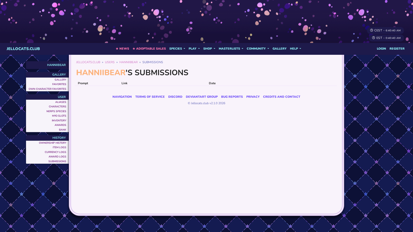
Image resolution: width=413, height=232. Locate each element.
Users (110, 62)
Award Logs (57, 156)
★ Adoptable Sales (149, 49)
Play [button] (193, 49)
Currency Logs (55, 152)
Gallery (280, 49)
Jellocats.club (23, 48)
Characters (57, 106)
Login (381, 49)
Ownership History (52, 143)
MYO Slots (59, 116)
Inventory (59, 120)
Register (397, 49)
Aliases (60, 102)
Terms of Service (150, 97)
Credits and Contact (281, 97)
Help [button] (294, 49)
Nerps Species (56, 111)
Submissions (57, 161)
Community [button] (257, 49)
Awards (60, 125)
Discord (175, 97)
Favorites (59, 84)
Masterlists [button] (230, 49)
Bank (62, 129)
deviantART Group (202, 97)
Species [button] (176, 49)
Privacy (253, 97)
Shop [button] (208, 49)
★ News (122, 49)
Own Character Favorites (47, 89)
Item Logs (59, 147)
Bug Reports (232, 97)
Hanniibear (56, 65)
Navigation (122, 97)
